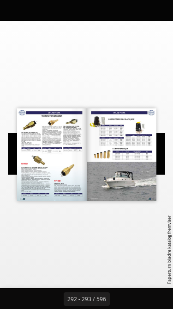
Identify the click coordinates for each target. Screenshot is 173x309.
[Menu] (13, 10)
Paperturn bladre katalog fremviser (169, 249)
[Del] (140, 10)
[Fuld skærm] (160, 10)
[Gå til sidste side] (140, 299)
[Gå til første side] (33, 299)
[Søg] (33, 10)
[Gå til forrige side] (53, 299)
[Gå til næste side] (120, 299)
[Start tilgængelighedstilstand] (53, 10)
